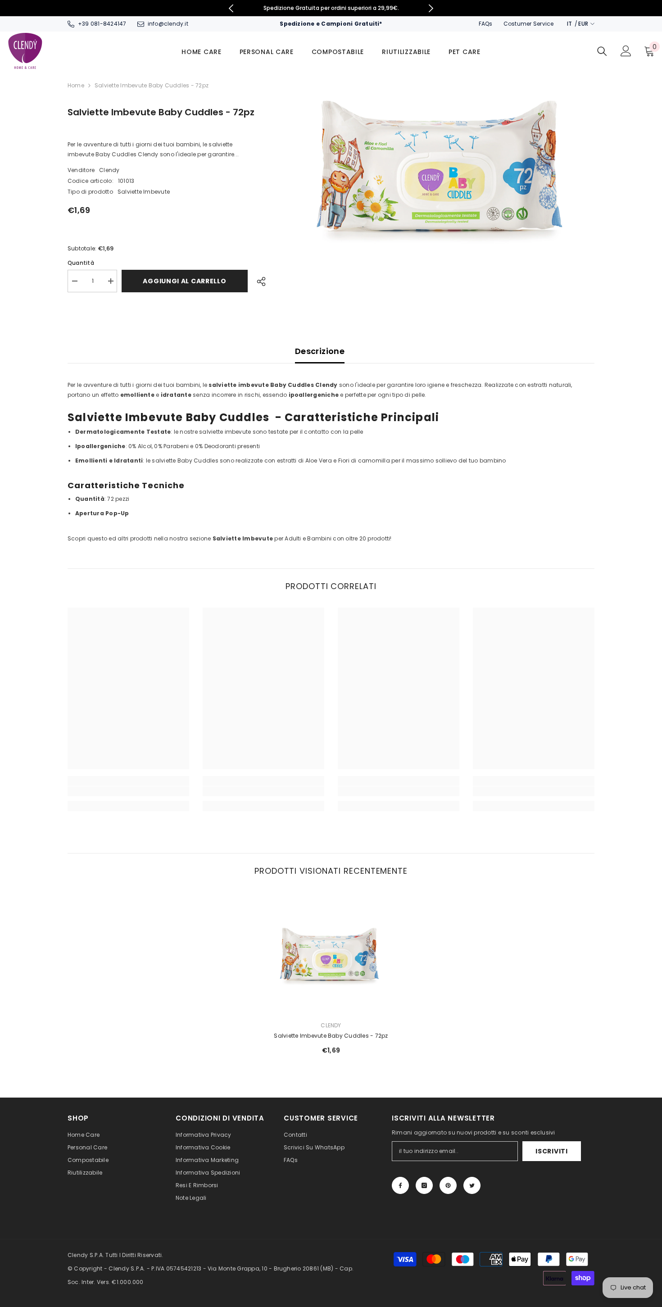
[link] (128, 791)
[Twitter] (472, 1185)
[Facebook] (400, 1185)
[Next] (431, 8)
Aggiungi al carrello (186, 281)
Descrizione (320, 351)
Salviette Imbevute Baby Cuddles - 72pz (331, 1035)
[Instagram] (424, 1185)
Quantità (81, 263)
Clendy (109, 170)
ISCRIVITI (551, 1151)
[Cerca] (602, 51)
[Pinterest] (448, 1185)
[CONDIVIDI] (258, 281)
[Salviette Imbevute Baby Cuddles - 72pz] (331, 953)
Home (76, 85)
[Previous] (231, 8)
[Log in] (626, 50)
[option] (336, 8)
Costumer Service (528, 23)
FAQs (486, 23)
